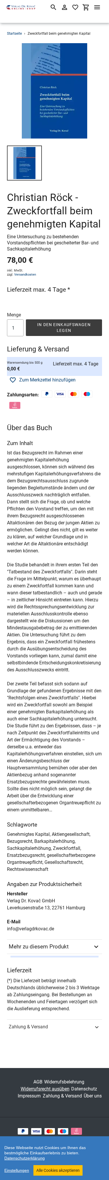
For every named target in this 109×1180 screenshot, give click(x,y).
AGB (37, 1082)
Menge (14, 315)
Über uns (93, 1096)
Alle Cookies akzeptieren (58, 1170)
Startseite (14, 33)
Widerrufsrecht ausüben (45, 1089)
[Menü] (97, 7)
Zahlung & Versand (28, 1027)
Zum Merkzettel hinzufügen (47, 380)
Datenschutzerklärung (24, 1158)
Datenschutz (84, 1089)
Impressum (29, 1096)
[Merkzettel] (75, 7)
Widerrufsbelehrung (64, 1082)
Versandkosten (25, 274)
